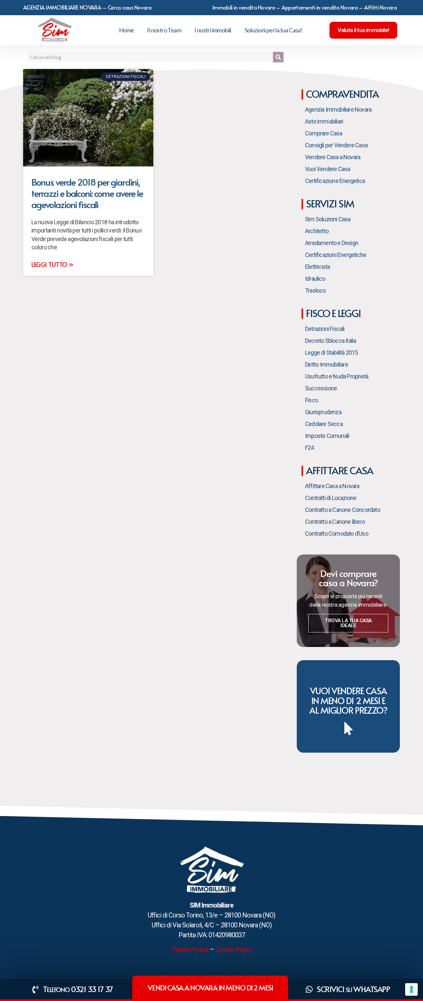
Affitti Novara (380, 7)
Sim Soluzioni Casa (328, 219)
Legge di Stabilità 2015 (331, 352)
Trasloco (315, 290)
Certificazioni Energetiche (335, 254)
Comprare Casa (323, 133)
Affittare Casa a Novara (332, 486)
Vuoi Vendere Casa (327, 168)
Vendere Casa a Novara (332, 157)
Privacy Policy (190, 949)
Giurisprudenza (323, 412)
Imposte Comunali (327, 435)
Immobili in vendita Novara (243, 7)
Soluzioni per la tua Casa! (273, 30)
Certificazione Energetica (335, 180)
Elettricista (317, 266)
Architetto (316, 231)
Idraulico (315, 278)
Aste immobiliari (324, 121)
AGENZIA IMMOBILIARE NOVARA (62, 7)
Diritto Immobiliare (326, 364)
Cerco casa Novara (129, 7)
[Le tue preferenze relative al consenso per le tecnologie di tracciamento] (411, 989)
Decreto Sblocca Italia (330, 340)
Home (126, 30)
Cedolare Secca (324, 423)
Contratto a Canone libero (335, 521)
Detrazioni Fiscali (325, 328)
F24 (309, 447)
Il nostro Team (164, 30)
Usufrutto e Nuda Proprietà (336, 376)
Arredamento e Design (331, 242)
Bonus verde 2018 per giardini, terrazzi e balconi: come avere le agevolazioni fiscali (87, 192)
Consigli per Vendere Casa (336, 145)
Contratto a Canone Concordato (342, 509)
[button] (363, 30)
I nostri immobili (212, 30)
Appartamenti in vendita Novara (320, 7)
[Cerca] (278, 57)
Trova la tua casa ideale (348, 623)
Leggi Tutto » (52, 264)
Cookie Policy (233, 949)
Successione (321, 388)
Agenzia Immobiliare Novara (338, 109)
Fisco (311, 400)
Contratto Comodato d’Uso (336, 533)
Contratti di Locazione (330, 497)
